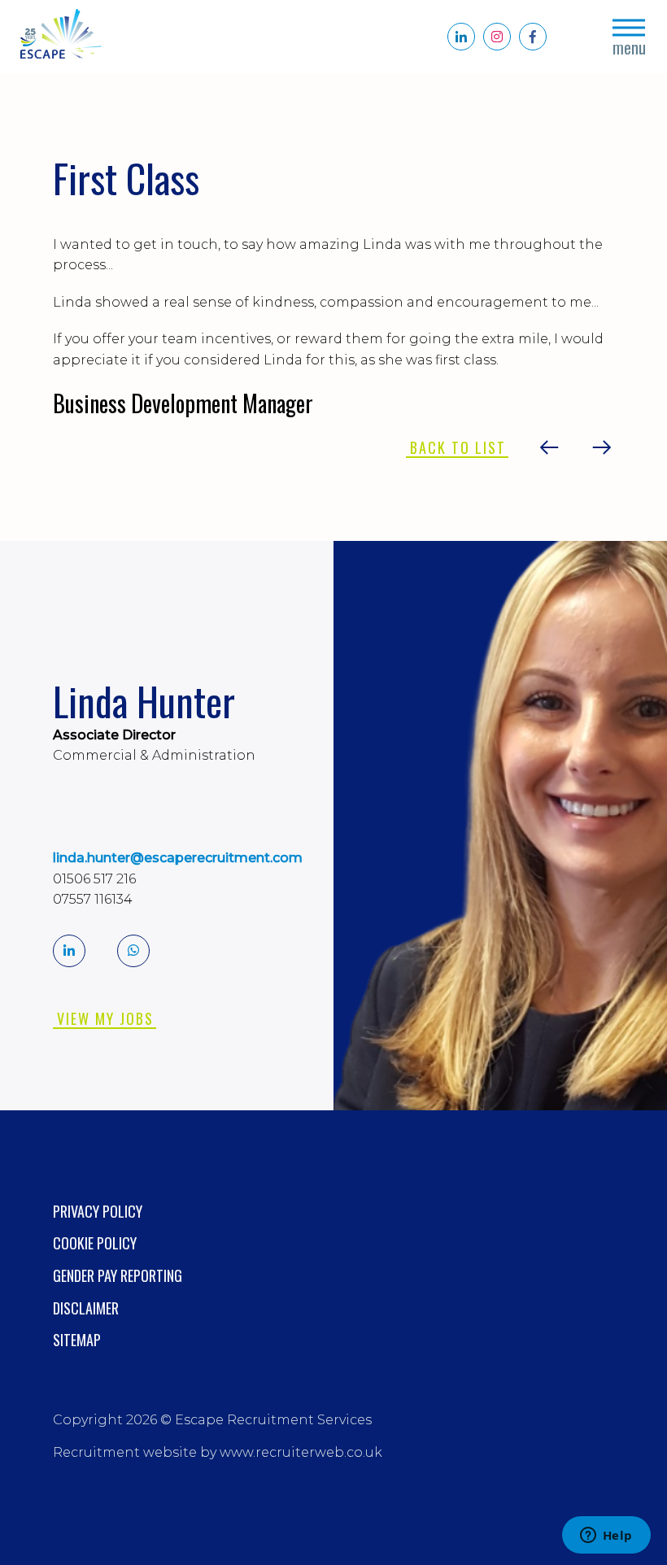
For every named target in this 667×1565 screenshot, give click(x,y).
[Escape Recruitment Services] (61, 37)
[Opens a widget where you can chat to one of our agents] (606, 1536)
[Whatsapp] (133, 951)
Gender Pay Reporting (117, 1275)
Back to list (458, 447)
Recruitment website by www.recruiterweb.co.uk (217, 1452)
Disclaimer (86, 1308)
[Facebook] (533, 36)
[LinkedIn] (461, 36)
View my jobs (105, 1018)
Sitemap (77, 1339)
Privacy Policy (97, 1211)
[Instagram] (497, 36)
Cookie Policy (95, 1242)
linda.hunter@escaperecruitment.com (178, 857)
